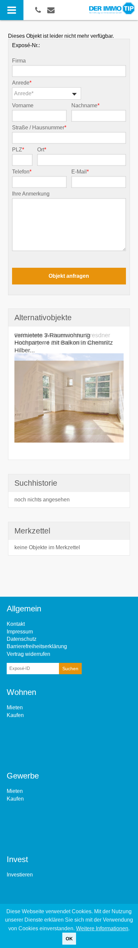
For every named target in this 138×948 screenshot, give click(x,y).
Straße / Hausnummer (39, 127)
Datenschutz (22, 639)
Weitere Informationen (102, 928)
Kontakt (16, 624)
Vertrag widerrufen (28, 654)
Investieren (20, 874)
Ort (41, 149)
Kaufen (15, 715)
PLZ (18, 149)
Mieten (15, 707)
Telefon (21, 171)
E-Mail (80, 171)
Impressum (20, 631)
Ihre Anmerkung (31, 194)
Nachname (85, 105)
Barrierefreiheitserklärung (37, 646)
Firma (19, 61)
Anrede (21, 83)
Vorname (22, 105)
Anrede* (23, 93)
